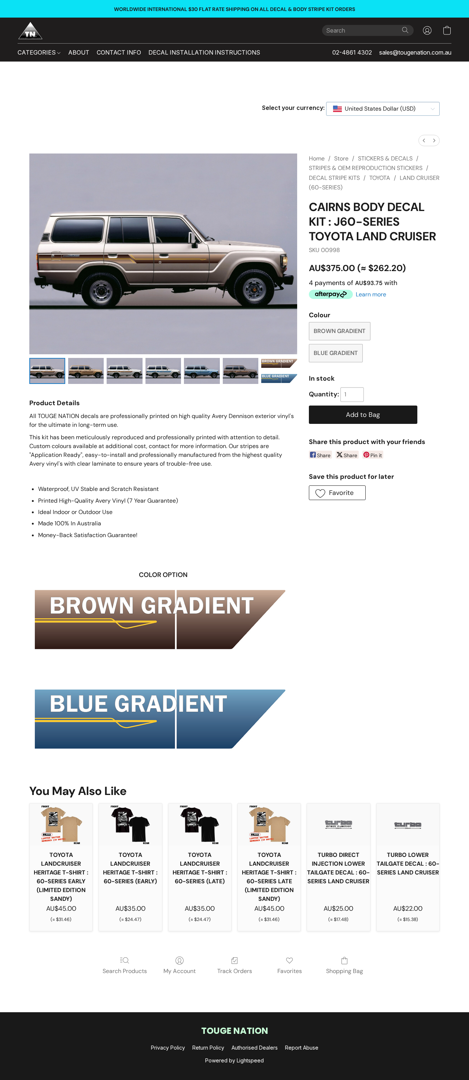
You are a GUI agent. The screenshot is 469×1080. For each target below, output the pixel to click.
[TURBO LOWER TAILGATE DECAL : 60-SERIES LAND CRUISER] (408, 824)
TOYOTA (379, 178)
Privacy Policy (168, 1047)
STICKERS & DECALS (385, 158)
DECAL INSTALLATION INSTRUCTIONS (204, 52)
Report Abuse (301, 1047)
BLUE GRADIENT (336, 353)
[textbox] (378, 109)
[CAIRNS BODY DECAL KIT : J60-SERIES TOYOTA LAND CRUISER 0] (47, 371)
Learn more (371, 294)
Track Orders (234, 971)
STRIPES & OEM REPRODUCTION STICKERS (365, 168)
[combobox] (383, 109)
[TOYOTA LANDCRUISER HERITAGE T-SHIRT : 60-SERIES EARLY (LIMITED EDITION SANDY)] (61, 824)
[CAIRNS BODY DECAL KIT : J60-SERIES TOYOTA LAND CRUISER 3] (163, 371)
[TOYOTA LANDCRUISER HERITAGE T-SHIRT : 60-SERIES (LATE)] (200, 824)
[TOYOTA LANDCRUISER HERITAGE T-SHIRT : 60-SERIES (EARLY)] (130, 824)
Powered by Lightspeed (234, 1060)
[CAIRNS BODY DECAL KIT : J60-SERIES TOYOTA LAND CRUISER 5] (241, 371)
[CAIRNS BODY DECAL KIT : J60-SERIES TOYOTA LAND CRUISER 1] (86, 371)
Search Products (125, 971)
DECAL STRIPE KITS (334, 178)
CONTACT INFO (119, 52)
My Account (179, 971)
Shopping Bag (344, 971)
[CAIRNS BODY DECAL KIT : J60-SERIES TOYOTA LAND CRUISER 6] (279, 371)
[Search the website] (405, 30)
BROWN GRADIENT (339, 331)
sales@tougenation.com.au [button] (415, 52)
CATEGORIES (37, 52)
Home (317, 158)
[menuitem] (424, 140)
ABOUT (78, 52)
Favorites (289, 971)
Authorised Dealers (255, 1047)
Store (341, 158)
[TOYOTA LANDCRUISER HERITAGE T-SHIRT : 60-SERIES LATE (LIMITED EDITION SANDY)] (269, 824)
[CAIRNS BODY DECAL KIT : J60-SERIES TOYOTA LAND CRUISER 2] (125, 371)
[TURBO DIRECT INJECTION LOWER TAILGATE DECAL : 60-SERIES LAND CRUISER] (338, 824)
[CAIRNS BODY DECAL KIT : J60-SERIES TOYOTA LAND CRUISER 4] (202, 371)
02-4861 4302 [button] (352, 52)
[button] (30, 30)
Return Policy (208, 1047)
